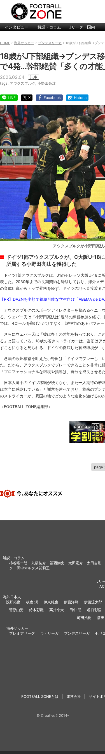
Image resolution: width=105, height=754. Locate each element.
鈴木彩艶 (36, 610)
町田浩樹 (84, 617)
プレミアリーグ (22, 633)
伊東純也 (51, 602)
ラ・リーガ (49, 633)
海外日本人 (12, 597)
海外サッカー (17, 628)
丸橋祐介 (38, 563)
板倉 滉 (32, 602)
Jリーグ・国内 (82, 27)
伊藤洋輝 (71, 602)
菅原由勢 (16, 610)
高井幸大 (56, 610)
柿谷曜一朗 (18, 563)
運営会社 (73, 696)
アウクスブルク (22, 83)
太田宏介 (75, 563)
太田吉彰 (94, 563)
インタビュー (16, 27)
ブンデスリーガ (77, 633)
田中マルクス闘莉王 (33, 568)
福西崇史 (57, 563)
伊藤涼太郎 (93, 602)
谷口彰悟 (94, 610)
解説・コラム (49, 27)
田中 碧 (75, 610)
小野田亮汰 (47, 83)
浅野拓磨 (13, 602)
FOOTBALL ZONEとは (40, 696)
